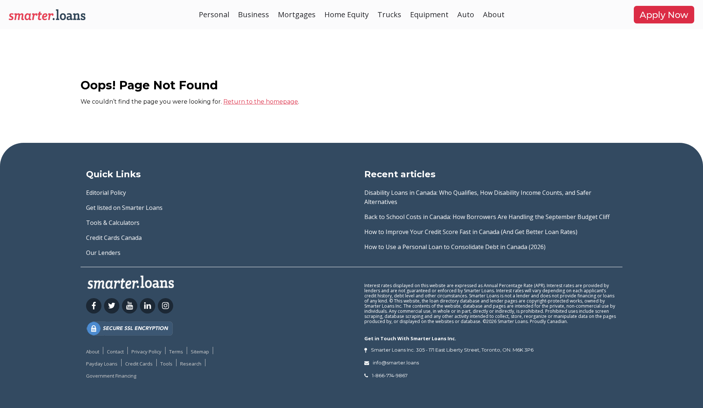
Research (190, 363)
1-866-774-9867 (390, 375)
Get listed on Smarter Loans (124, 208)
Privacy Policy (146, 351)
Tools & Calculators (113, 223)
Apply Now (664, 15)
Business (253, 14)
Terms (176, 351)
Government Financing (111, 375)
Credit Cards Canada (114, 238)
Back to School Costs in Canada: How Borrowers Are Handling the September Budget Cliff (487, 217)
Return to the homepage (260, 101)
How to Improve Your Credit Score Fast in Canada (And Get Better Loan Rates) (470, 232)
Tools (166, 363)
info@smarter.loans (396, 363)
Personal (214, 14)
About (494, 14)
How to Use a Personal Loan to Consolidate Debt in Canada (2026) (455, 247)
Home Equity (346, 14)
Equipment (429, 14)
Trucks (389, 14)
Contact (115, 351)
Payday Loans (102, 363)
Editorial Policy (106, 193)
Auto (465, 14)
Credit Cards (139, 363)
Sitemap (200, 351)
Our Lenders (103, 253)
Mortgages (297, 14)
